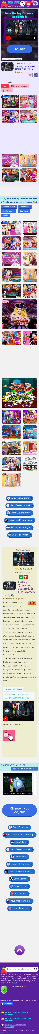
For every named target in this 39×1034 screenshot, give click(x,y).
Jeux (5, 86)
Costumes (24, 211)
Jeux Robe (20, 856)
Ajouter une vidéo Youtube (24, 769)
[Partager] (36, 75)
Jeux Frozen (20, 886)
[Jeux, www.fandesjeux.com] (15, 4)
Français (8, 1004)
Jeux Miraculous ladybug (20, 834)
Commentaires (19, 86)
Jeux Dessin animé (20, 505)
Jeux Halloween (20, 535)
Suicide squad (9, 207)
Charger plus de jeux (19, 810)
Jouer (19, 49)
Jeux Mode (20, 893)
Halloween (25, 207)
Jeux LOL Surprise (20, 512)
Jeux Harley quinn (20, 498)
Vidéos (7, 91)
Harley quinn (8, 211)
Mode (5, 215)
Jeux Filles (20, 842)
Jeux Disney (20, 879)
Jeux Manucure (20, 908)
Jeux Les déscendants (20, 520)
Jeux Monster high (20, 527)
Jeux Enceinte (20, 827)
